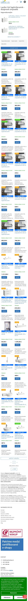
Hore (14, 469)
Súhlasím (20, 597)
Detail (4, 75)
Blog (2, 523)
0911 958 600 (6, 564)
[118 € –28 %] (7, 326)
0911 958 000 (6, 562)
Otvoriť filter (14, 48)
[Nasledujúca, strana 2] (14, 462)
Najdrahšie (21, 41)
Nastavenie (13, 593)
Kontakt (2, 510)
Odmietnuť (7, 597)
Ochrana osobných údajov (7, 519)
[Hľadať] (17, 1)
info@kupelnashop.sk (8, 560)
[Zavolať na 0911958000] (10, 2)
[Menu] (24, 1)
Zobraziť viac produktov (13, 36)
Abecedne (3, 44)
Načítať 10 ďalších (14, 458)
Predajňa (3, 512)
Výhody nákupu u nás (6, 515)
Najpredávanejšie (5, 41)
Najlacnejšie (14, 41)
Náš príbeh (3, 521)
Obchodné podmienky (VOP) (7, 517)
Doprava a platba (5, 513)
